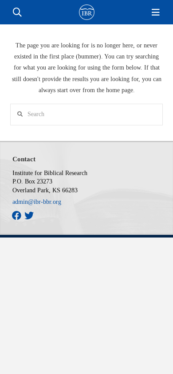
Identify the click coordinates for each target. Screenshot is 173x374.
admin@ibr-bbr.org (36, 202)
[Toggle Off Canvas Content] (155, 12)
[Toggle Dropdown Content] (17, 12)
